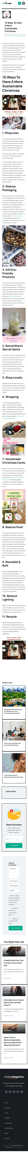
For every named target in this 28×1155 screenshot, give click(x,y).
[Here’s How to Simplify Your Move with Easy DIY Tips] (14, 722)
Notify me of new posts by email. (13, 921)
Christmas (10, 36)
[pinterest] (17, 1091)
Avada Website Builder (17, 1145)
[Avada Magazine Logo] (14, 1075)
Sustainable (22, 36)
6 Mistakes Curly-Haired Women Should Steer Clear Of (14, 1002)
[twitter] (10, 1091)
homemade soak (14, 296)
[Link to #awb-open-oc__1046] (19, 3)
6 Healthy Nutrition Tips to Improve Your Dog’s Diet (13, 963)
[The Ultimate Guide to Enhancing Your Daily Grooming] (14, 754)
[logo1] (7, 2)
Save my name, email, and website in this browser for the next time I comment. (14, 900)
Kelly (24, 34)
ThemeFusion (8, 1147)
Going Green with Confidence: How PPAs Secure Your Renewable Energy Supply (13, 711)
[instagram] (14, 1091)
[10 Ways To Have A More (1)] (6, 11)
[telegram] (21, 1091)
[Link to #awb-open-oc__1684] (23, 3)
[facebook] (6, 1091)
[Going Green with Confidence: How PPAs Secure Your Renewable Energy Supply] (14, 688)
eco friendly (16, 36)
